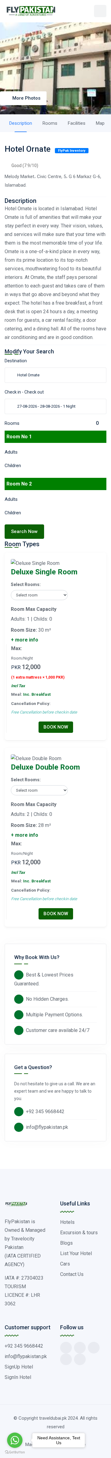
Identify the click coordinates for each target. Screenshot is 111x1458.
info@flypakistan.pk (47, 1127)
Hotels (67, 1222)
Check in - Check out (24, 392)
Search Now (24, 531)
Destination (16, 360)
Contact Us (72, 1274)
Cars (65, 1264)
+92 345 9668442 (45, 1111)
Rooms (50, 123)
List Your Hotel (76, 1253)
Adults (11, 452)
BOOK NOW (55, 727)
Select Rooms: (26, 584)
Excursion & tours (79, 1232)
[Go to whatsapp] (15, 1440)
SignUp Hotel (19, 1367)
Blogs (66, 1243)
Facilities (76, 123)
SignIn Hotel (18, 1377)
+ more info (24, 640)
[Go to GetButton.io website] (15, 1452)
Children (13, 465)
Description (20, 123)
